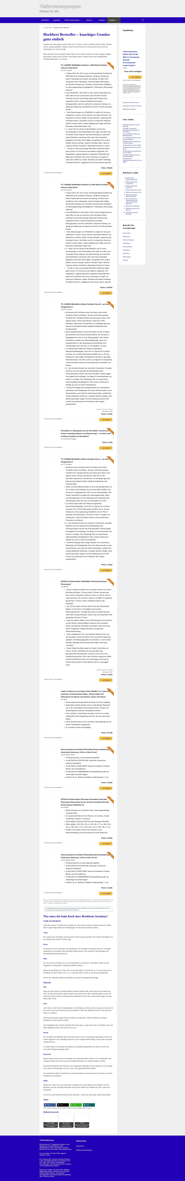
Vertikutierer (126, 250)
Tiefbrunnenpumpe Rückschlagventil (131, 195)
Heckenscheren (127, 246)
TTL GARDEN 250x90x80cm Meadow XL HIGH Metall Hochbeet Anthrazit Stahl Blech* (84, 186)
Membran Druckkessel (132, 206)
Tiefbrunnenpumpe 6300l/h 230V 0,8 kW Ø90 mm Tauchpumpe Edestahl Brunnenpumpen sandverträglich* (131, 58)
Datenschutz (135, 102)
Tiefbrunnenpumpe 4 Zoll (133, 192)
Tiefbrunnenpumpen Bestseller (132, 213)
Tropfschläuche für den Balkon (132, 145)
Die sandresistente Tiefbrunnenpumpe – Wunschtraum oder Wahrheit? (132, 201)
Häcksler (125, 260)
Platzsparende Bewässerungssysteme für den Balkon (132, 160)
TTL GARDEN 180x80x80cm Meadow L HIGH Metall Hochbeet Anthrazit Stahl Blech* (84, 66)
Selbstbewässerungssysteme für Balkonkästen (132, 142)
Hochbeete (126, 253)
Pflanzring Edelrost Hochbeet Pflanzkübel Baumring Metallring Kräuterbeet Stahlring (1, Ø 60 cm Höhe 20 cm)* (85, 751)
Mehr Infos (76, 910)
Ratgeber (112, 20)
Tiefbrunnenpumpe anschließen (131, 182)
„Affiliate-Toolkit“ (81, 1108)
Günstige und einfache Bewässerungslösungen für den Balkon (131, 130)
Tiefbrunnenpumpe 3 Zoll (133, 190)
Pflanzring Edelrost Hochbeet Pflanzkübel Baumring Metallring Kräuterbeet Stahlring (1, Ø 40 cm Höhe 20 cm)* (85, 856)
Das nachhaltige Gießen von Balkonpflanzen (131, 134)
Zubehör (101, 20)
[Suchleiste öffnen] (142, 20)
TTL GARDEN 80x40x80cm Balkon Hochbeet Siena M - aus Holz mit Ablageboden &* (86, 305)
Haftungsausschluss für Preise (132, 106)
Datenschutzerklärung (84, 1150)
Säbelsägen (126, 243)
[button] (50, 1105)
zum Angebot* (106, 173)
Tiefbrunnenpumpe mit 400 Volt (133, 209)
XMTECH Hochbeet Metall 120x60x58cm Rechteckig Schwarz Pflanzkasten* (84, 583)
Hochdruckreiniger (128, 240)
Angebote (56, 20)
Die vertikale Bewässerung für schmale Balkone (132, 138)
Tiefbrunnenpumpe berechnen (131, 186)
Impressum (126, 102)
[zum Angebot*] (132, 46)
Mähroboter (126, 236)
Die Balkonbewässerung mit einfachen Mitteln (131, 155)
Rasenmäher (127, 233)
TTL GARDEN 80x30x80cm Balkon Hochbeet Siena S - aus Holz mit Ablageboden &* (86, 460)
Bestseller (45, 20)
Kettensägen (127, 257)
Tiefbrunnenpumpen (60, 6)
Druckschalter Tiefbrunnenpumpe (131, 178)
